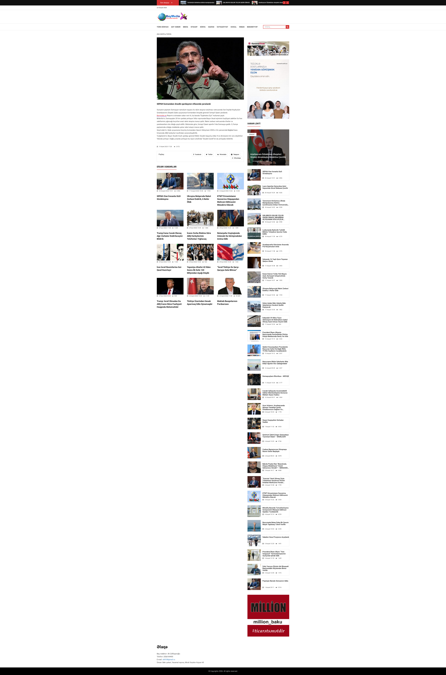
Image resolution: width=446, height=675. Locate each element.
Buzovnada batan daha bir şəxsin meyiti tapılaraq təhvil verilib (275, 524)
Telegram (236, 154)
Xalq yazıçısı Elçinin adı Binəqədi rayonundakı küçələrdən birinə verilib (275, 568)
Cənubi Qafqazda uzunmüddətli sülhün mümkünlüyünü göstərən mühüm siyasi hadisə (274, 393)
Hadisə (211, 27)
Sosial (234, 27)
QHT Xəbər (175, 27)
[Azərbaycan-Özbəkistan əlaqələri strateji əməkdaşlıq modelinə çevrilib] (254, 3)
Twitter (210, 154)
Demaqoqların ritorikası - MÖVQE (275, 376)
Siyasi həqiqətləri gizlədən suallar (273, 421)
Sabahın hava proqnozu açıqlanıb (275, 537)
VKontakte (222, 154)
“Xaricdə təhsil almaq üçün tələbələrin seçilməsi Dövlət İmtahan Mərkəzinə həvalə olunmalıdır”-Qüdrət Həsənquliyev (275, 481)
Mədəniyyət (252, 27)
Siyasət (194, 27)
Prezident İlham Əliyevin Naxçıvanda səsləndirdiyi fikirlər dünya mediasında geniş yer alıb (275, 334)
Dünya (203, 27)
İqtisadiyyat (222, 27)
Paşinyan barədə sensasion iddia (275, 581)
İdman (241, 27)
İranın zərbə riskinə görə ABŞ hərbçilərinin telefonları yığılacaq (199, 236)
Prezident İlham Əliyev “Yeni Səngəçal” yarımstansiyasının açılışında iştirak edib (274, 554)
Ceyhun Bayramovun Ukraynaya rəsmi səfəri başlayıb (274, 450)
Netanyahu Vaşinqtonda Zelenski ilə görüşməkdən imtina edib (229, 236)
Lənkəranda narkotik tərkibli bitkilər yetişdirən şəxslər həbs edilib (274, 232)
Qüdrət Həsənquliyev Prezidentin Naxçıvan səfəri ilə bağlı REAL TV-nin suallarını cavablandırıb (275, 349)
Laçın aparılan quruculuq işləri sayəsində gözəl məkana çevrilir (275, 187)
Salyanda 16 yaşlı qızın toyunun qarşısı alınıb (275, 260)
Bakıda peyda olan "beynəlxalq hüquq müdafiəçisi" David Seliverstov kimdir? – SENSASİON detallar (275, 466)
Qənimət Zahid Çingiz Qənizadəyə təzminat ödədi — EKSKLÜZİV (275, 436)
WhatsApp (237, 158)
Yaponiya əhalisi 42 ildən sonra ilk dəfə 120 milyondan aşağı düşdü (199, 270)
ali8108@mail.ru (169, 660)
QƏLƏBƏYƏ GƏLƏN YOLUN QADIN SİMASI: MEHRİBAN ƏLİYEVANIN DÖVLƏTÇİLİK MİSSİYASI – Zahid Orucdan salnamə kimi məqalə (273, 217)
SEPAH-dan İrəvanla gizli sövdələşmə (272, 173)
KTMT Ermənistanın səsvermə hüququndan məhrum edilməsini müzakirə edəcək (275, 495)
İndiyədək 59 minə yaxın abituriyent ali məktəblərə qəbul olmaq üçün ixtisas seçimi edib (274, 320)
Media (185, 27)
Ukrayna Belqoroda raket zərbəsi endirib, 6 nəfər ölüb (199, 199)
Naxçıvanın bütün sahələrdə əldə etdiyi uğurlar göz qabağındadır (275, 363)
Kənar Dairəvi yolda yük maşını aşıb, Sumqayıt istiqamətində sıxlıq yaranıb (274, 276)
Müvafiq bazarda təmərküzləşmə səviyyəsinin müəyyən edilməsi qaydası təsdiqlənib (275, 510)
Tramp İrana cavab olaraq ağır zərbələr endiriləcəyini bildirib (170, 236)
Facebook (198, 154)
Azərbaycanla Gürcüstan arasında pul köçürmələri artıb (275, 246)
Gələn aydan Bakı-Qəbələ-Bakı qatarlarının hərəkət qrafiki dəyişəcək (274, 305)
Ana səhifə (161, 34)
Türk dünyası (163, 27)
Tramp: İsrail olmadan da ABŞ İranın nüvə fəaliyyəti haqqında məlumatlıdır (169, 304)
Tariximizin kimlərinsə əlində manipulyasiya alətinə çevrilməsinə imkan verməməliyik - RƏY (275, 203)
